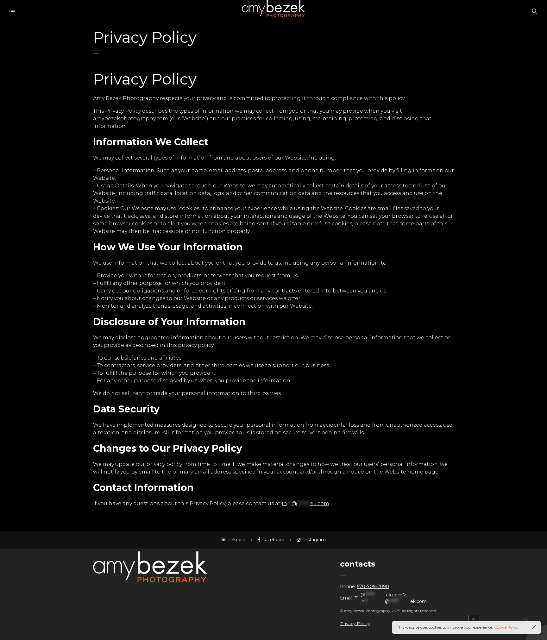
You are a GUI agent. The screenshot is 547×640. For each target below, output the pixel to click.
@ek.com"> (394, 598)
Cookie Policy (506, 627)
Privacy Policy (355, 623)
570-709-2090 (373, 586)
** (356, 598)
